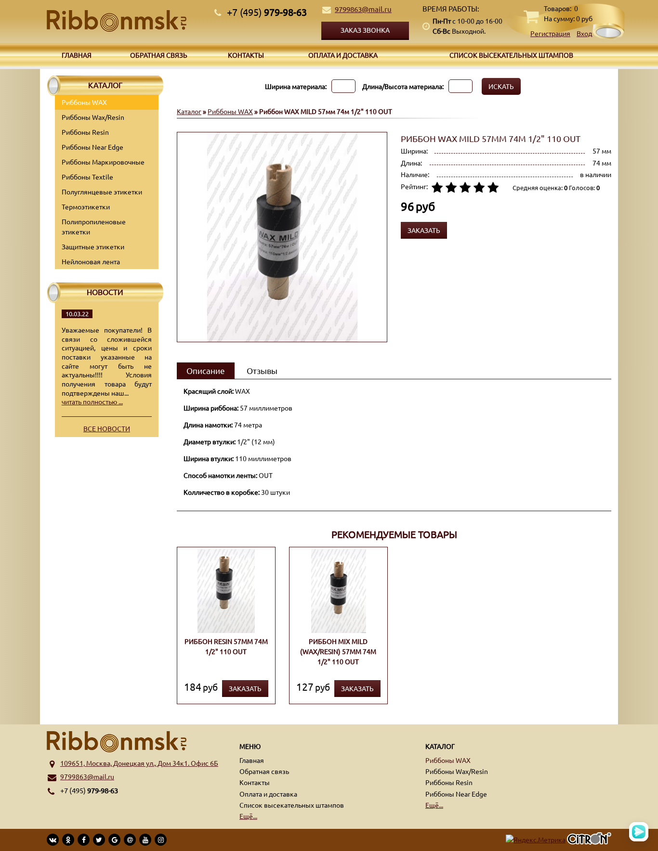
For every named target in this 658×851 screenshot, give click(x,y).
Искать (501, 86)
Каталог (189, 111)
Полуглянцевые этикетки (102, 191)
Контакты (246, 55)
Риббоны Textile (87, 176)
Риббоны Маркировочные (103, 161)
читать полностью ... (92, 401)
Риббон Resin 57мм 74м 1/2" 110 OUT (226, 646)
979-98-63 (267, 12)
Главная (77, 55)
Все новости (106, 428)
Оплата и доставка (343, 55)
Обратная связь (158, 55)
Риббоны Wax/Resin (93, 117)
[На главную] (127, 21)
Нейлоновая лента (91, 261)
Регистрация (550, 33)
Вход (584, 33)
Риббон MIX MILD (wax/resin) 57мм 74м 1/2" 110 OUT (338, 651)
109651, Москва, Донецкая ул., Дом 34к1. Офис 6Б (139, 763)
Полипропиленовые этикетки (94, 226)
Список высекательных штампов (511, 55)
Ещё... (248, 816)
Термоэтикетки (86, 206)
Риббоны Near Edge (92, 146)
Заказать (245, 688)
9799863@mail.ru (363, 8)
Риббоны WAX (84, 102)
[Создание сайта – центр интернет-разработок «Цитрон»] (589, 839)
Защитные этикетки (93, 246)
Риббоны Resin (85, 132)
